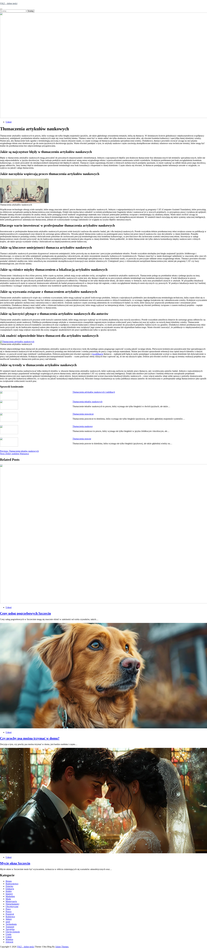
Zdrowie (9, 942)
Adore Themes (61, 946)
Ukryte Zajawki (13, 932)
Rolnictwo (10, 916)
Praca (8, 909)
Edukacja (10, 889)
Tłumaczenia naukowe (83, 426)
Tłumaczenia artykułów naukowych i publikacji (94, 392)
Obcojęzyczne (12, 906)
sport (8, 921)
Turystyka (10, 929)
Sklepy (9, 919)
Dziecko (9, 886)
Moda (8, 899)
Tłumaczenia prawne (82, 439)
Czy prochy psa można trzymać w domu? (29, 738)
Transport (10, 927)
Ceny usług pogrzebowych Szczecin (25, 613)
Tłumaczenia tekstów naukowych (87, 401)
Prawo (8, 911)
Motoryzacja (11, 901)
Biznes (9, 881)
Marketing (10, 896)
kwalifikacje (97, 354)
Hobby (9, 891)
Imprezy (9, 894)
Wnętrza (9, 939)
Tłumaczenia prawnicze (83, 414)
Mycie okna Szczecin (15, 863)
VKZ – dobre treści (8, 3)
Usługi (9, 122)
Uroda (8, 934)
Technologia (11, 924)
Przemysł (10, 914)
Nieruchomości (12, 904)
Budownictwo (12, 884)
